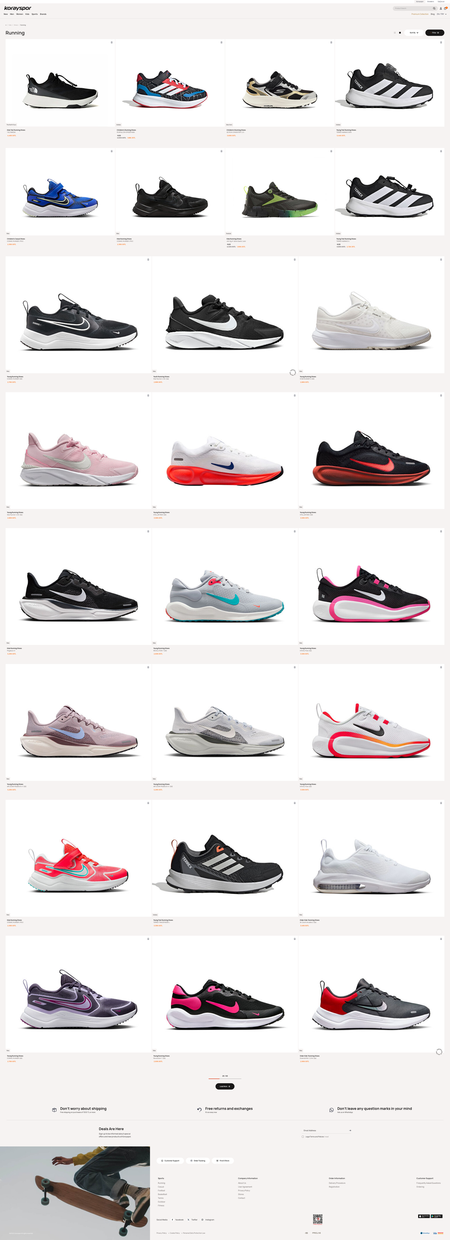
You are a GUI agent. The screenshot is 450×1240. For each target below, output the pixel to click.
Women (19, 14)
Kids (27, 14)
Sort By (413, 33)
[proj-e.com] (316, 1233)
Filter (434, 33)
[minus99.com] (306, 1233)
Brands (43, 14)
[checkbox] (303, 1137)
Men (12, 14)
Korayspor (420, 1)
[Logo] (18, 8)
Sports (35, 14)
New (6, 14)
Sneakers (430, 1)
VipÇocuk (441, 1)
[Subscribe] (349, 1130)
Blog (433, 14)
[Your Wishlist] (112, 42)
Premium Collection (420, 14)
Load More (225, 1086)
